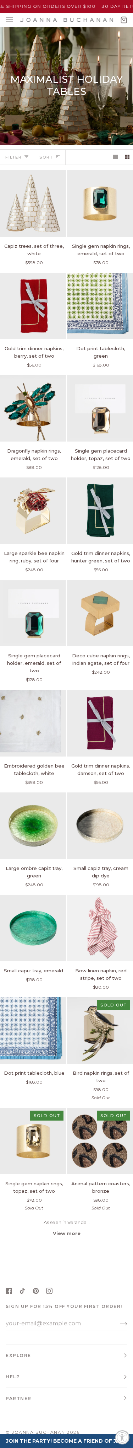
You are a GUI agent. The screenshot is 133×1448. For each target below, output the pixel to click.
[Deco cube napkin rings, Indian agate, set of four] (100, 613)
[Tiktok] (22, 1291)
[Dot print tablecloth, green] (100, 306)
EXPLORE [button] (18, 1355)
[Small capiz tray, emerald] (33, 928)
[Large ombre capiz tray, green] (33, 825)
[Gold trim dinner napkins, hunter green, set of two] (100, 510)
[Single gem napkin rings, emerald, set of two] (100, 203)
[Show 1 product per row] (115, 157)
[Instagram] (49, 1291)
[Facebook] (9, 1291)
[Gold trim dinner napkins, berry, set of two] (33, 306)
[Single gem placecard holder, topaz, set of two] (100, 408)
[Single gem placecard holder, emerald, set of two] (33, 613)
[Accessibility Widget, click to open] (122, 1437)
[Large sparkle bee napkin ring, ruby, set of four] (33, 510)
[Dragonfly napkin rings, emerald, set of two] (33, 408)
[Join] (118, 1323)
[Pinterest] (36, 1291)
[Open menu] (16, 20)
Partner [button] (19, 1398)
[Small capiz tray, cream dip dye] (100, 825)
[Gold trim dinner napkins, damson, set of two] (100, 723)
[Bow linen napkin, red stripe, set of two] (100, 928)
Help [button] (13, 1376)
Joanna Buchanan (38, 1432)
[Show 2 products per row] (127, 157)
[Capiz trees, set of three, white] (33, 203)
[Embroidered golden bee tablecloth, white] (33, 723)
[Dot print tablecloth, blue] (33, 1030)
